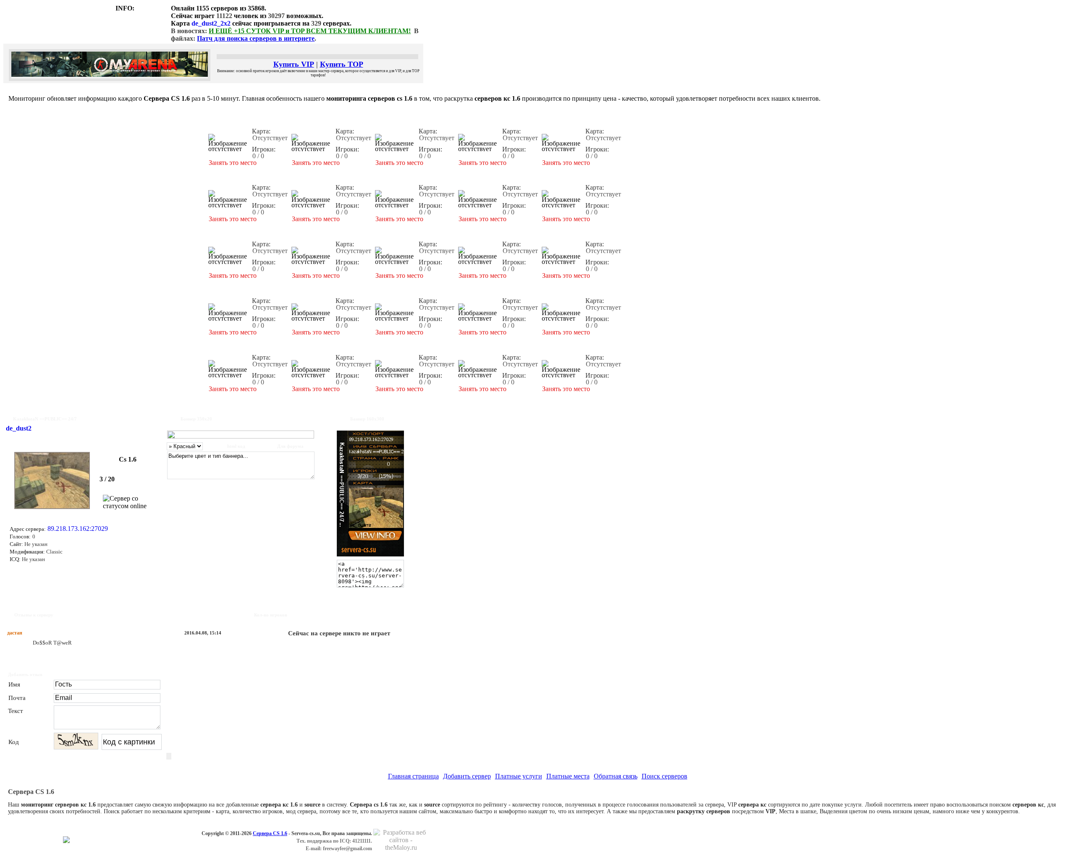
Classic (54, 551)
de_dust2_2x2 (211, 23)
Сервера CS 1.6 (270, 833)
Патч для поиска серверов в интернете (256, 38)
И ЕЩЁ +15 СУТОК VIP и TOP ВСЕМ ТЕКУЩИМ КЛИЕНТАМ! (310, 30)
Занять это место (233, 162)
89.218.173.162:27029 (77, 528)
